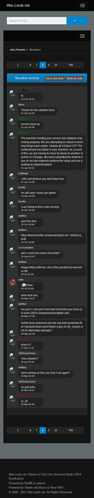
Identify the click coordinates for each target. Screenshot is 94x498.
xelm (20, 279)
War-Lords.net (18, 5)
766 (70, 65)
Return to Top (37, 474)
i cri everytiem (25, 247)
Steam (28, 487)
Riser (53, 487)
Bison (42, 487)
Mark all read (74, 78)
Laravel (40, 483)
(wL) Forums (17, 49)
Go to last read (54, 78)
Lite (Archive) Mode (60, 474)
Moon (21, 104)
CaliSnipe (23, 173)
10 (55, 65)
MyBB (28, 483)
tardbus (22, 215)
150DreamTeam (26, 353)
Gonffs (22, 187)
